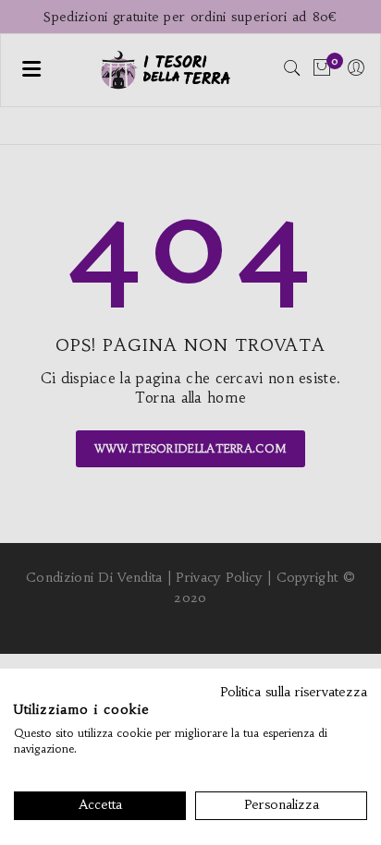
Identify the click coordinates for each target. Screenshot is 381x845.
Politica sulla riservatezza (293, 692)
